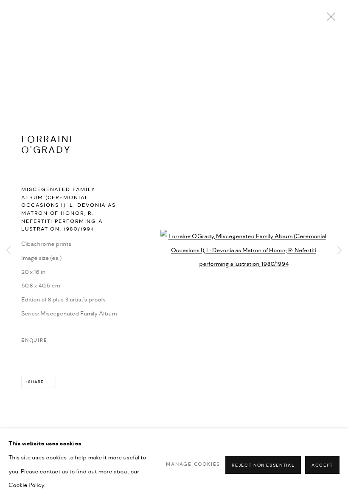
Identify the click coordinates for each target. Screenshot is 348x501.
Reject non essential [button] (263, 465)
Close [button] (329, 19)
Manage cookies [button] (193, 464)
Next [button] (339, 250)
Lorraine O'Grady (48, 145)
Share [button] (36, 382)
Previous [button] (8, 250)
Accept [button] (322, 465)
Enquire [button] (34, 340)
